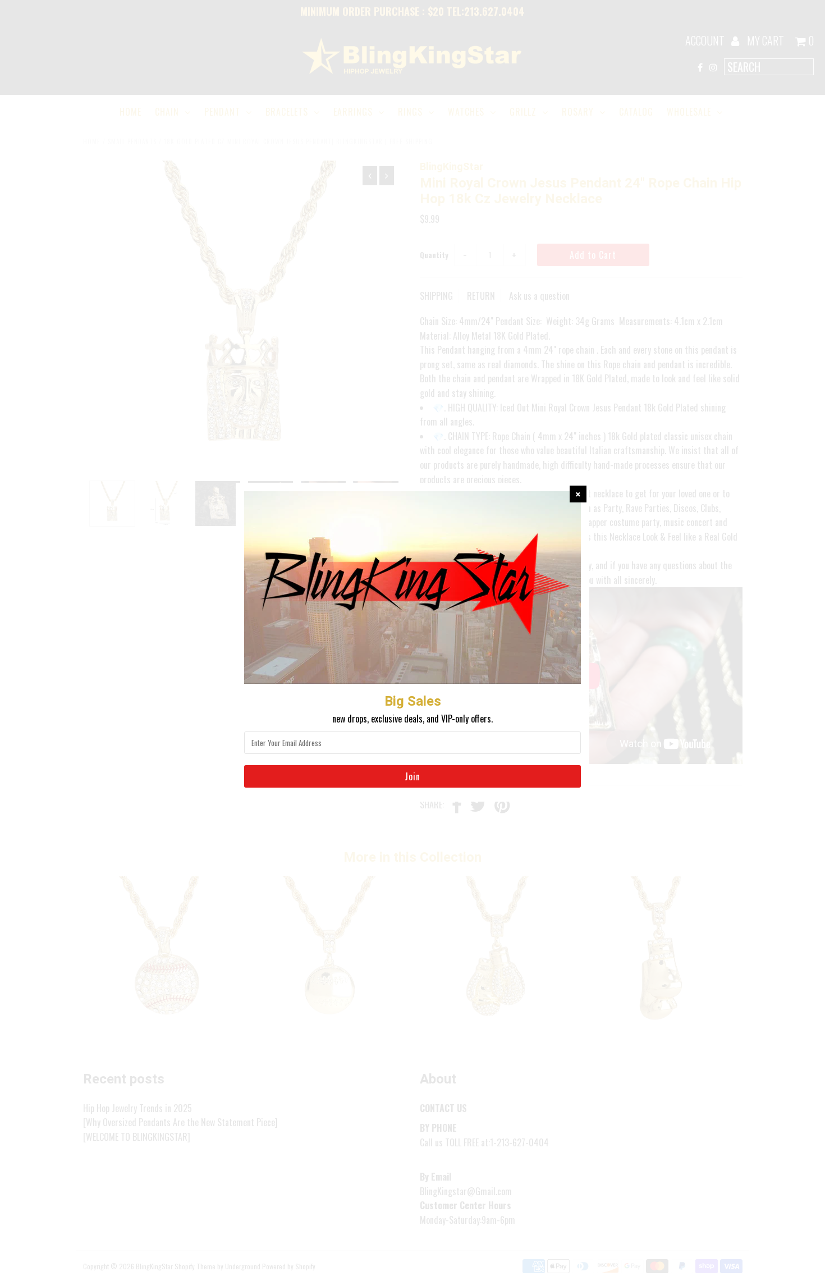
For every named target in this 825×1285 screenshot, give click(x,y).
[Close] (578, 494)
